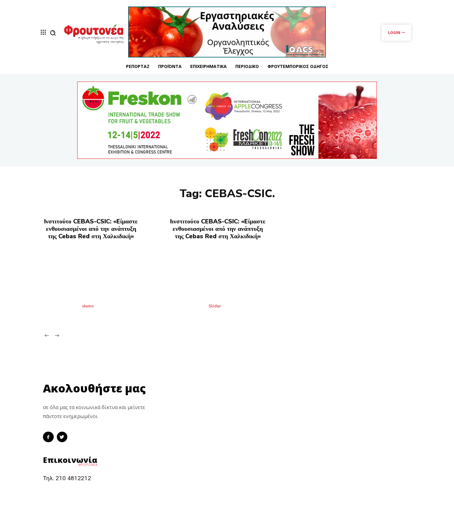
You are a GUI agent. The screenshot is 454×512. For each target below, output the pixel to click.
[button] (53, 33)
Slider (214, 306)
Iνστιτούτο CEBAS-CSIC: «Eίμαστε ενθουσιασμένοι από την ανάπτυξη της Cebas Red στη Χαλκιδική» (91, 228)
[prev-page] (47, 335)
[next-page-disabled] (57, 335)
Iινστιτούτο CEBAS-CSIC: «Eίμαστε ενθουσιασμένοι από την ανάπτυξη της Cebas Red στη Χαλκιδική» (218, 228)
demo (88, 306)
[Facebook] (48, 437)
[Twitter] (62, 437)
